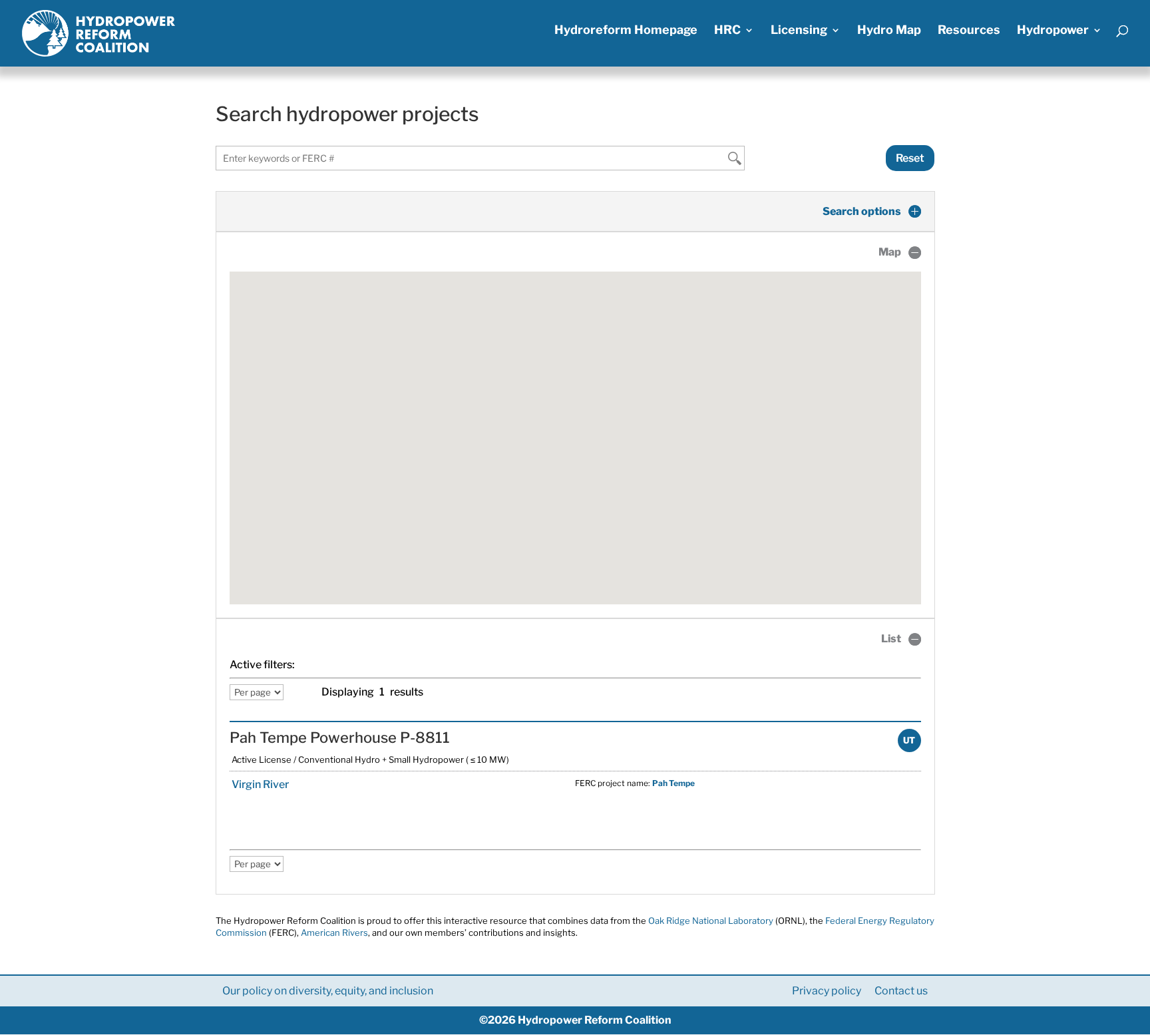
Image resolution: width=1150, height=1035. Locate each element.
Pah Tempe (673, 783)
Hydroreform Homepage (625, 31)
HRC (727, 31)
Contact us (901, 990)
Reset (910, 158)
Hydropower (1053, 31)
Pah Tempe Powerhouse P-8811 (340, 737)
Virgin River (259, 784)
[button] (575, 430)
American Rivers (334, 932)
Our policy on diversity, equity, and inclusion (327, 990)
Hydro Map (889, 31)
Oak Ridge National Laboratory (710, 920)
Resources (969, 31)
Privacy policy (826, 990)
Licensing (799, 31)
